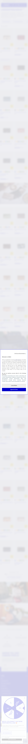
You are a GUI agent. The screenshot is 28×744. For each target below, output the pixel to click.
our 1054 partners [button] (17, 359)
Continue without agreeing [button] (20, 353)
